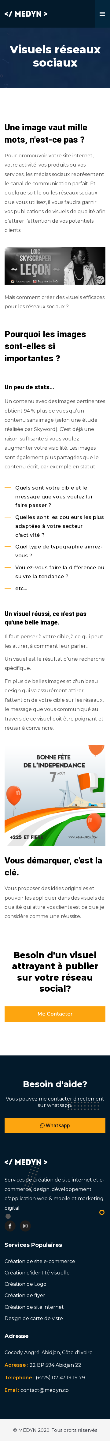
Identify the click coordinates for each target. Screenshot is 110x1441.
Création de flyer (25, 1295)
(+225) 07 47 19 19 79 (60, 1378)
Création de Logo (25, 1284)
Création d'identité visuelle (37, 1273)
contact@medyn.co (44, 1390)
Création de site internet (34, 1307)
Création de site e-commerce (40, 1261)
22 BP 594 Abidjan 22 (55, 1365)
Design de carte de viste (34, 1318)
